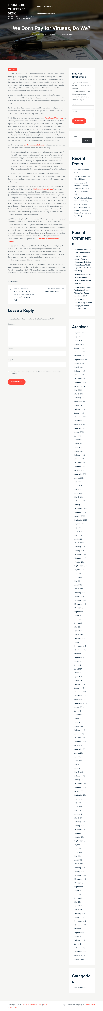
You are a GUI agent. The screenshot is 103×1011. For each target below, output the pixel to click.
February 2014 (79, 822)
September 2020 (80, 520)
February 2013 (79, 868)
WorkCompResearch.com (43, 189)
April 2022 (78, 447)
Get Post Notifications (46, 14)
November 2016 (80, 696)
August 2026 (79, 333)
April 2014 (78, 814)
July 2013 (77, 848)
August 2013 (78, 845)
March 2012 (78, 910)
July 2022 (77, 436)
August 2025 (79, 363)
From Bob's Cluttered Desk (17, 9)
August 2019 (78, 570)
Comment (12, 324)
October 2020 (79, 516)
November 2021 (80, 466)
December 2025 (80, 352)
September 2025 (80, 359)
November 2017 (80, 650)
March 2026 (78, 344)
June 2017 (78, 669)
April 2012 (78, 906)
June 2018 (78, 623)
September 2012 (80, 887)
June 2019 (78, 577)
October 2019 (79, 562)
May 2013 (77, 856)
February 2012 (79, 913)
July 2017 (77, 665)
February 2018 (79, 638)
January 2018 (79, 642)
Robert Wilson (14, 281)
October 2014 (79, 791)
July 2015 (77, 757)
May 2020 (78, 535)
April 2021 (78, 493)
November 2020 (80, 512)
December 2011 (80, 921)
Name (10, 349)
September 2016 (80, 703)
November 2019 (80, 558)
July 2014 (77, 803)
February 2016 (79, 730)
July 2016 (77, 711)
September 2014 (80, 795)
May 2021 (77, 489)
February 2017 (79, 684)
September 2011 (80, 932)
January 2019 (79, 596)
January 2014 (79, 826)
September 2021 (80, 474)
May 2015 (77, 764)
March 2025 (78, 367)
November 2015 (80, 741)
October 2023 (79, 401)
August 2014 (78, 799)
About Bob (47, 6)
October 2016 (79, 699)
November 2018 (80, 604)
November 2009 (80, 952)
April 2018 (78, 631)
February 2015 (79, 776)
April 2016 (78, 722)
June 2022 (78, 440)
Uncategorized (80, 987)
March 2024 (78, 394)
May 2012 (77, 902)
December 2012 (80, 875)
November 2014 (80, 787)
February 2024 (79, 398)
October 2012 (79, 883)
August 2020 (79, 524)
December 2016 (80, 692)
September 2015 (80, 749)
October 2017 (79, 654)
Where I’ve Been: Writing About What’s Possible (82, 280)
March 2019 (78, 589)
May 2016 (77, 719)
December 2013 (80, 829)
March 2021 (78, 497)
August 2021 (78, 478)
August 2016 (78, 707)
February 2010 (79, 948)
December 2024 (80, 379)
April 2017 (78, 677)
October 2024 (79, 386)
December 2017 (80, 646)
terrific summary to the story (34, 145)
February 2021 (79, 501)
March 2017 (78, 680)
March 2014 (78, 818)
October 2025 (79, 356)
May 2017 (77, 673)
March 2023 (78, 405)
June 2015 (78, 761)
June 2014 (78, 806)
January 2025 (79, 375)
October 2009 (79, 955)
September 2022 (80, 428)
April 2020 (78, 539)
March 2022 (78, 451)
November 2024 (80, 382)
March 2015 (78, 772)
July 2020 (77, 528)
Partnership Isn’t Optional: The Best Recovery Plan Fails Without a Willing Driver (81, 188)
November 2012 (80, 879)
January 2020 (79, 550)
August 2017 (78, 661)
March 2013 (78, 864)
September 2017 (80, 657)
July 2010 (77, 944)
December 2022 (80, 417)
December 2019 (80, 554)
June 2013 (78, 852)
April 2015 (78, 768)
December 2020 (80, 508)
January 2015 (79, 780)
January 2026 (79, 348)
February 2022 (79, 455)
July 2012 (77, 894)
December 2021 (80, 463)
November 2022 (80, 421)
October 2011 (79, 929)
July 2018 (77, 619)
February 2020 (79, 547)
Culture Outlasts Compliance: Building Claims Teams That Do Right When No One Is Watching (82, 210)
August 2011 (78, 936)
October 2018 (79, 608)
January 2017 (79, 688)
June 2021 (78, 486)
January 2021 (79, 505)
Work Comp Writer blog (54, 118)
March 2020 (79, 543)
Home (39, 6)
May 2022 (78, 444)
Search (74, 136)
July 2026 (77, 337)
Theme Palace (90, 1004)
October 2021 (79, 470)
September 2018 (80, 612)
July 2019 (77, 573)
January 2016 (79, 734)
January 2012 (79, 917)
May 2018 (77, 627)
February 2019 (79, 593)
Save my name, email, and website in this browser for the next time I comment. (35, 372)
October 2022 (79, 424)
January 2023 (79, 413)
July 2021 (77, 482)
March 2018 (78, 635)
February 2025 (79, 371)
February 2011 (79, 940)
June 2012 (78, 898)
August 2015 (78, 753)
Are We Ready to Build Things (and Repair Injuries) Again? (83, 306)
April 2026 (78, 340)
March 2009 (79, 959)
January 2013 (79, 871)
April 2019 (78, 585)
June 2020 (78, 531)
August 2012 (78, 890)
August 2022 (79, 432)
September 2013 (80, 841)
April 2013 (78, 860)
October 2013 (79, 837)
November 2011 (80, 925)
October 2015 (79, 745)
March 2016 (78, 726)
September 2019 (80, 566)
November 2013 (80, 833)
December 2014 (80, 784)
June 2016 (78, 715)
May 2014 (77, 810)
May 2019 (77, 581)
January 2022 (79, 459)
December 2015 (80, 738)
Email (10, 360)
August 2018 (78, 615)
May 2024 (78, 390)
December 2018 (80, 600)
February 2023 (79, 409)
